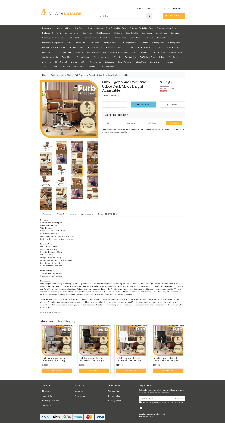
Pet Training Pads (147, 57)
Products (139, 8)
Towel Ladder (170, 62)
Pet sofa (117, 57)
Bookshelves (47, 28)
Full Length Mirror (129, 42)
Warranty (61, 214)
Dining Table (135, 38)
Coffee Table (74, 38)
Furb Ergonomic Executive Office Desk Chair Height (55, 359)
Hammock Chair (76, 47)
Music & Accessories (119, 52)
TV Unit (54, 67)
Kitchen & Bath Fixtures (169, 47)
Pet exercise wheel (102, 57)
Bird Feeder (147, 33)
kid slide (129, 47)
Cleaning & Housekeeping (53, 38)
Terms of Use (114, 391)
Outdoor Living (175, 52)
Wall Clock (65, 67)
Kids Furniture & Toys (146, 47)
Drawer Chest (163, 38)
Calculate (174, 123)
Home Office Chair (114, 47)
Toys (44, 67)
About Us (151, 8)
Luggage (79, 52)
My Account (178, 8)
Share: (106, 95)
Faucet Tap (80, 42)
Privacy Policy (114, 396)
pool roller (46, 62)
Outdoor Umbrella (50, 57)
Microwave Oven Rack (96, 52)
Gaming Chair (158, 42)
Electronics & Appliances (52, 42)
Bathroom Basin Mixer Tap (141, 28)
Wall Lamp (79, 67)
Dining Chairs (120, 38)
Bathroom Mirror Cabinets (168, 28)
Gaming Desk (174, 42)
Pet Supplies (130, 57)
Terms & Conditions (163, 402)
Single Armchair (125, 62)
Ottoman (144, 52)
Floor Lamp (94, 42)
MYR (134, 52)
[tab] (47, 213)
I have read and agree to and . (162, 402)
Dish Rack (149, 38)
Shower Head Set (78, 62)
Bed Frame (87, 33)
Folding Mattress (110, 42)
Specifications (87, 214)
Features (73, 214)
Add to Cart (57, 371)
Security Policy (114, 401)
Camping (175, 33)
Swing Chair (155, 62)
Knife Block (47, 52)
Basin (90, 28)
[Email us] (141, 407)
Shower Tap (95, 62)
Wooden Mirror (107, 67)
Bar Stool (79, 28)
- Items (174, 16)
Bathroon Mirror (72, 33)
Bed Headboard (103, 33)
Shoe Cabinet (61, 62)
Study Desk (141, 62)
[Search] (149, 16)
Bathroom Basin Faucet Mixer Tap (111, 28)
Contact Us (164, 8)
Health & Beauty (95, 47)
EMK (69, 42)
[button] (172, 105)
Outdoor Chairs (158, 52)
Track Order (47, 396)
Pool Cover (173, 57)
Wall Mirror (92, 67)
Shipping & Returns (50, 401)
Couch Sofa (105, 38)
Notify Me (144, 104)
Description (47, 214)
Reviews (101, 214)
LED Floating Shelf (63, 52)
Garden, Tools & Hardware (53, 47)
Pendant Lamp (83, 57)
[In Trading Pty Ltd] (61, 12)
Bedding (118, 33)
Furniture (144, 42)
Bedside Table (132, 33)
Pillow (161, 57)
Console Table (90, 38)
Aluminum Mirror (64, 28)
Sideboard (109, 62)
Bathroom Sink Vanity (51, 33)
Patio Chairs (67, 57)
